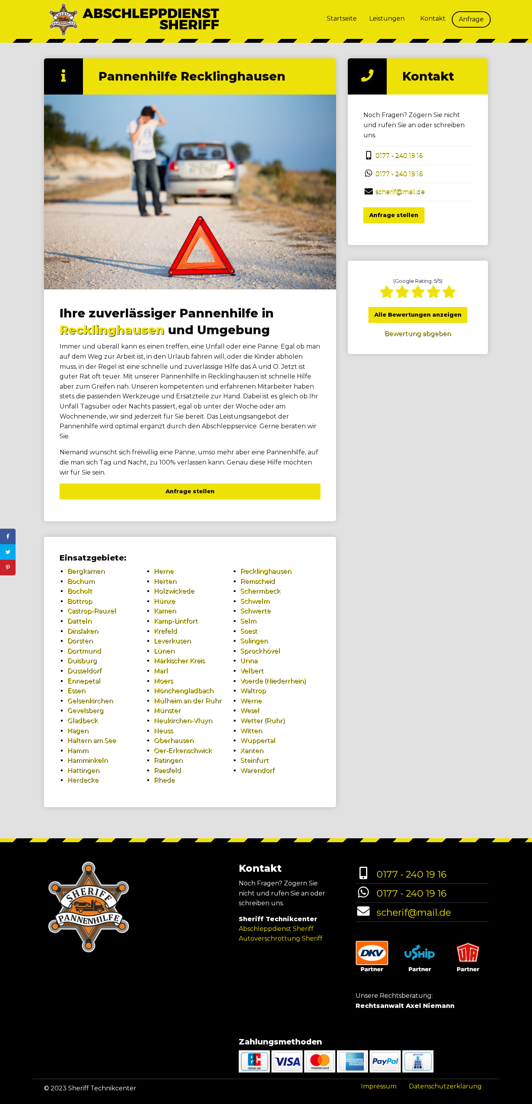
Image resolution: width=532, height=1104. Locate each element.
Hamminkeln (87, 760)
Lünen (164, 651)
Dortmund (84, 651)
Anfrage (471, 19)
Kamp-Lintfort (176, 621)
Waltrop (253, 690)
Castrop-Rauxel (91, 611)
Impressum (378, 1086)
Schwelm (255, 601)
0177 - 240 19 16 (399, 155)
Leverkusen (172, 641)
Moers (163, 681)
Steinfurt (254, 760)
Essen (76, 690)
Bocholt (79, 591)
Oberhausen (174, 740)
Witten (251, 730)
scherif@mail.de (400, 191)
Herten (165, 581)
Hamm (77, 750)
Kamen (165, 611)
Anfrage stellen (190, 491)
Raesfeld (167, 770)
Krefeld (165, 631)
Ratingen (168, 760)
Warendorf (257, 770)
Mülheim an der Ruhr (188, 700)
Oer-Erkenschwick (183, 750)
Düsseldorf (84, 671)
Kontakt (433, 18)
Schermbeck (260, 591)
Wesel (249, 710)
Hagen (77, 730)
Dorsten (80, 641)
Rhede (164, 780)
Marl (161, 671)
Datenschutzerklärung (445, 1086)
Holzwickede (174, 591)
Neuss (163, 730)
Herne (164, 571)
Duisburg (82, 660)
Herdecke (83, 780)
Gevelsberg (85, 710)
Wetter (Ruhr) (262, 720)
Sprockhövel (260, 651)
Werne (251, 700)
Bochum (81, 581)
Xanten (251, 750)
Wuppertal (257, 740)
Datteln (79, 621)
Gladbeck (82, 720)
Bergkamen (86, 571)
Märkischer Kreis (179, 660)
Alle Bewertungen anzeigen (418, 314)
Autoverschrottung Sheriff (280, 938)
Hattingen (83, 770)
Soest (248, 631)
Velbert (252, 671)
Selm (248, 621)
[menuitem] (342, 19)
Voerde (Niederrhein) (273, 681)
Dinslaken (82, 631)
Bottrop (79, 601)
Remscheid (257, 581)
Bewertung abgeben (417, 333)
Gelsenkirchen (90, 700)
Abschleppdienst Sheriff (276, 928)
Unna (248, 660)
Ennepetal (83, 681)
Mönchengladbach (183, 690)
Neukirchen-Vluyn (183, 720)
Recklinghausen (112, 329)
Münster (167, 710)
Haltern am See (91, 740)
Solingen (254, 641)
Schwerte (255, 611)
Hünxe (164, 601)
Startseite (342, 18)
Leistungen (387, 18)
